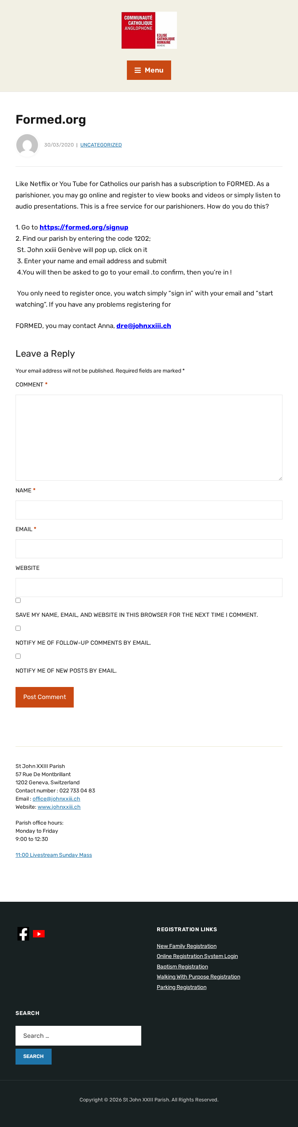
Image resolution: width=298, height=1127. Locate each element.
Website (28, 567)
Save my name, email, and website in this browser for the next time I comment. (137, 614)
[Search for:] (78, 1036)
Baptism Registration (182, 966)
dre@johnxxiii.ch (143, 326)
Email (26, 529)
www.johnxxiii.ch (59, 807)
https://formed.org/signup (84, 227)
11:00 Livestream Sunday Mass (54, 855)
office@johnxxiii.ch (56, 799)
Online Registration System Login (197, 956)
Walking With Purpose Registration (198, 976)
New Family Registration (187, 946)
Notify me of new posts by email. (66, 670)
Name (26, 490)
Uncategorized (101, 145)
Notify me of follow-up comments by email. (83, 642)
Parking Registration (181, 987)
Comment (32, 384)
